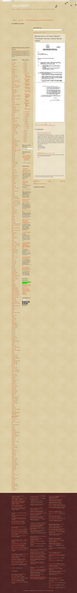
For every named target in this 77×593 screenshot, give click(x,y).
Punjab (13, 381)
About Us (21, 20)
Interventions (14, 251)
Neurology (13, 322)
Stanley (13, 430)
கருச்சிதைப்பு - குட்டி (52, 545)
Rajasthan (13, 383)
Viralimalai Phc (32, 546)
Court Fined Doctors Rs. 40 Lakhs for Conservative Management (17, 522)
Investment (14, 252)
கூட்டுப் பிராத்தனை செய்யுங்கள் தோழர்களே (37, 516)
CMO (13, 119)
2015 (24, 61)
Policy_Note (14, 368)
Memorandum (14, 301)
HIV (12, 217)
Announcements (14, 80)
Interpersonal (14, 249)
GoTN (13, 195)
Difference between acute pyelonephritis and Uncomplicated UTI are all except (19, 531)
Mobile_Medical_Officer (16, 312)
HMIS (13, 219)
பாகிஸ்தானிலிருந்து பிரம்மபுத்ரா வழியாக (55, 501)
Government (14, 197)
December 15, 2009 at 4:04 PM (45, 132)
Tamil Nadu (14, 446)
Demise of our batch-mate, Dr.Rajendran (56, 526)
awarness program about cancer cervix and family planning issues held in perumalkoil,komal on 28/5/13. (38, 577)
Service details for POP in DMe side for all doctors (16, 413)
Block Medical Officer (15, 95)
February (26, 126)
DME (12, 152)
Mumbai (13, 319)
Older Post (62, 181)
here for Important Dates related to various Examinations (26, 285)
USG (12, 476)
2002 (24, 140)
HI (12, 214)
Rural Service (14, 398)
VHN (12, 481)
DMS (12, 155)
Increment (13, 242)
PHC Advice (14, 362)
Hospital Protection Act (16, 225)
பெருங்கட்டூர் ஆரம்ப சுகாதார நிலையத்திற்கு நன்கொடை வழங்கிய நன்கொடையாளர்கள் (37, 552)
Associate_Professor (15, 87)
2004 (24, 136)
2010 (24, 70)
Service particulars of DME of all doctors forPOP (15, 416)
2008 (24, 130)
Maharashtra (14, 272)
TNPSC (13, 461)
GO (12, 192)
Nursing (13, 328)
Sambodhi (13, 401)
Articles (13, 84)
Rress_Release (14, 397)
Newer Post (36, 181)
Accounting (14, 66)
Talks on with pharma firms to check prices (18, 556)
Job (12, 255)
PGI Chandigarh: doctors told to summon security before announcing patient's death (18, 518)
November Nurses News (15, 578)
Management (14, 277)
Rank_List (13, 384)
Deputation (13, 142)
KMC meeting (13, 576)
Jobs (12, 258)
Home (14, 20)
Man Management (15, 275)
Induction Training (15, 243)
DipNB (13, 148)
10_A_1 (38, 125)
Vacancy (13, 479)
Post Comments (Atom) (42, 183)
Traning (13, 467)
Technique (13, 450)
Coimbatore (14, 121)
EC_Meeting (14, 163)
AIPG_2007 (14, 75)
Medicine (13, 300)
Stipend (13, 438)
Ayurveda (13, 89)
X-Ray (13, 490)
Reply (39, 149)
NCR (12, 321)
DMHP (13, 154)
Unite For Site (14, 475)
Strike (13, 439)
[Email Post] (50, 124)
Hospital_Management (15, 227)
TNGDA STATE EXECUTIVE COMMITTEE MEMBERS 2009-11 (27, 96)
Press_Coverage (15, 370)
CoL (12, 122)
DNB (12, 157)
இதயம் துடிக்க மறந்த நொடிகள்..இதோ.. (55, 538)
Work (13, 487)
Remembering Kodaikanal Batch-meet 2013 (56, 524)
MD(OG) (13, 286)
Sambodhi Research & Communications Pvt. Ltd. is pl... (27, 76)
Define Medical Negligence (16, 523)
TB (12, 449)
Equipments (14, 172)
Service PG (14, 419)
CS (12, 136)
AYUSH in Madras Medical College (17, 496)
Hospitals (13, 232)
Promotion (13, 375)
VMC (12, 482)
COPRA (13, 130)
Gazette (13, 186)
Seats (13, 406)
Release (13, 387)
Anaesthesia (14, 77)
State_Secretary (14, 435)
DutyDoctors (14, 161)
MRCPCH (13, 318)
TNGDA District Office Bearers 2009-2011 (27, 84)
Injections (13, 246)
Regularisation (52, 125)
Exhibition (13, 178)
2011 (24, 68)
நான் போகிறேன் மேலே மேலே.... (54, 580)
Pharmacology (14, 356)
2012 (24, 66)
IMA (12, 240)
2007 (24, 131)
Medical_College (14, 292)
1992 (24, 141)
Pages (13, 339)
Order (13, 330)
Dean (13, 138)
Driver (13, 160)
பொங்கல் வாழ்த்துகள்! (52, 518)
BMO (13, 97)
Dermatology (14, 144)
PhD (12, 365)
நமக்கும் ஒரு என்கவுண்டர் (53, 582)
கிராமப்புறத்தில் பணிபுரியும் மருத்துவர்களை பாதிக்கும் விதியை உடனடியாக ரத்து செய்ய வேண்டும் (26, 170)
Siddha (13, 420)
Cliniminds (13, 112)
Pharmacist (14, 354)
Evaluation (13, 177)
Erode (13, 174)
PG (12, 351)
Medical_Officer (14, 297)
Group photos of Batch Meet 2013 (55, 531)
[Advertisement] (34, 14)
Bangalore (13, 91)
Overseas (13, 336)
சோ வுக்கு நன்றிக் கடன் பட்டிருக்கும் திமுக (56, 499)
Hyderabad (13, 237)
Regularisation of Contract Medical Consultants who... (27, 105)
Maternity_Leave (15, 278)
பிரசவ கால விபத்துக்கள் (34, 508)
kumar (39, 132)
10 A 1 (13, 61)
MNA (12, 309)
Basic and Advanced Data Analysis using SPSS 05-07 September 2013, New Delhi (26, 269)
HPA (12, 234)
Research (13, 389)
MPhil (13, 316)
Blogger (52, 590)
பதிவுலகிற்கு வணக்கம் (52, 560)
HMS (12, 220)
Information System (15, 245)
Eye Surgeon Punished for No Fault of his (18, 515)
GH (12, 189)
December (26, 73)
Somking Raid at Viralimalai (35, 541)
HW (12, 235)
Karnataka (13, 261)
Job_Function (14, 257)
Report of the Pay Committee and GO (27, 91)
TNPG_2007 (14, 458)
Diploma (13, 147)
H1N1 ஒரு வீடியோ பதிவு (34, 549)
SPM (12, 427)
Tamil (13, 444)
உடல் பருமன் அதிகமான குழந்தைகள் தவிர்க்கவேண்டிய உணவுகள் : (55, 568)
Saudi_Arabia (14, 403)
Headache (13, 211)
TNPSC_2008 (14, 464)
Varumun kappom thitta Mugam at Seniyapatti (38, 536)
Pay (12, 344)
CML (12, 116)
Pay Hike (13, 345)
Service (13, 410)
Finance (13, 183)
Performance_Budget (15, 350)
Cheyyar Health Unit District (35, 530)
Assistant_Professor (15, 85)
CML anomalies (14, 118)
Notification (14, 327)
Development (14, 145)
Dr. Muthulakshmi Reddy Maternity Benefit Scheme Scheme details (37, 525)
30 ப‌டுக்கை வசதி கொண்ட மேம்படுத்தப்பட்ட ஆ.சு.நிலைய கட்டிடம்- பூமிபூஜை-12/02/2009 (37, 556)
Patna (13, 342)
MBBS (13, 280)
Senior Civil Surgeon (15, 409)
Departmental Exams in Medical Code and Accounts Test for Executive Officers (26, 201)
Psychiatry (13, 380)
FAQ (12, 180)
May (25, 121)
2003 (24, 138)
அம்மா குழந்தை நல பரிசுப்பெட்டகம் (35, 498)
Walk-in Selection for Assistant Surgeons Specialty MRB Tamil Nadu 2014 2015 (18, 508)
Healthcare (13, 213)
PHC (12, 359)
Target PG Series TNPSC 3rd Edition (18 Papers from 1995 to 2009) (18, 545)
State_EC (13, 433)
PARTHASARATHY (41, 153)
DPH (12, 158)
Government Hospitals (15, 198)
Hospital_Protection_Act (16, 230)
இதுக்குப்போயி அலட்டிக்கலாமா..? (35, 518)
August (25, 116)
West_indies (14, 485)
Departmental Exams (15, 141)
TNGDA (13, 453)
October (25, 113)
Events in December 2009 (27, 109)
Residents (13, 392)
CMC (41, 125)
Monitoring (13, 315)
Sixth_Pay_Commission (16, 422)
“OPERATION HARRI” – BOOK (16, 543)
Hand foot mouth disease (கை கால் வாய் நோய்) (57, 565)
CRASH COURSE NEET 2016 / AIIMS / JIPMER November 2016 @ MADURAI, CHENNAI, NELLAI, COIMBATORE (18, 502)
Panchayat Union (15, 341)
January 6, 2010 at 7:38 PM (49, 153)
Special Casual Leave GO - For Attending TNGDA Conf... (27, 80)
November (26, 111)
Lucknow (13, 269)
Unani (13, 473)
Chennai (13, 107)
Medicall (13, 298)
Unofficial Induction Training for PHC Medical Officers (39, 20)
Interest (13, 248)
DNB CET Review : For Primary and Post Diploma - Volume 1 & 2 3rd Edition (18, 548)
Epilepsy (13, 171)
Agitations (13, 69)
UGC (12, 470)
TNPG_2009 (14, 459)
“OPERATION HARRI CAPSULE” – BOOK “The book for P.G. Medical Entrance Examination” (19, 540)
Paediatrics (14, 338)
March (25, 124)
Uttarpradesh (14, 478)
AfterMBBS (20, 5)
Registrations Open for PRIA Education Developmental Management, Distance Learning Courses (26, 221)
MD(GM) (13, 284)
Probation (13, 374)
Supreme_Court (14, 441)
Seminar (13, 407)
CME (12, 115)
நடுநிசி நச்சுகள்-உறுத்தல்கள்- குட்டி (54, 540)
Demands (13, 139)
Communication (14, 124)
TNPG (13, 456)
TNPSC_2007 (14, 462)
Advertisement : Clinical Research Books (18, 549)
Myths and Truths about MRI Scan (17, 582)
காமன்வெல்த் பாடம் (52, 587)
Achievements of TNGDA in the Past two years (27, 88)
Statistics (13, 436)
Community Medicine (15, 125)
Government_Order (15, 204)
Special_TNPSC (14, 424)
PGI (12, 353)
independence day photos (34, 567)
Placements (14, 367)
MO (12, 311)
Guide (13, 208)
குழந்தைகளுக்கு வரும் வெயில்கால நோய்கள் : (56, 573)
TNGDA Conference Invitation (26, 100)
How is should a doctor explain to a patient (18, 512)
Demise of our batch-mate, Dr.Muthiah (55, 533)
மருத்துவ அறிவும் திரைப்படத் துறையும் (36, 510)
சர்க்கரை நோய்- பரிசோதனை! (53, 513)
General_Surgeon (15, 187)
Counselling (14, 131)
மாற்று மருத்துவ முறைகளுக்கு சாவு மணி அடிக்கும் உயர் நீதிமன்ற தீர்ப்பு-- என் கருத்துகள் (57, 555)
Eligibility (13, 166)
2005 (24, 135)
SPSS (13, 429)
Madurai (13, 271)
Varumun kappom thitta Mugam (35, 543)
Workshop (13, 488)
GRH (12, 207)
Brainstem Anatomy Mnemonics (17, 529)
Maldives (13, 274)
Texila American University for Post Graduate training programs (25, 182)
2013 (24, 65)
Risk (12, 395)
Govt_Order (14, 205)
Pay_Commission (15, 347)
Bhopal (13, 92)
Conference (14, 127)
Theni (13, 452)
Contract (13, 128)
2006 (24, 133)
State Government (15, 432)
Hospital (13, 222)
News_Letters (14, 325)
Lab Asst (13, 263)
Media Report (14, 287)
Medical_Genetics (15, 295)
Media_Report (14, 289)
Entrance (13, 169)
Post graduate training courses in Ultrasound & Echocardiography (26, 257)
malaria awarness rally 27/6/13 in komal (37, 574)
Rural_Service (14, 400)
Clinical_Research (15, 110)
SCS (12, 404)
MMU (13, 308)
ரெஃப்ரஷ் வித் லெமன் (52, 585)
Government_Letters (46, 125)
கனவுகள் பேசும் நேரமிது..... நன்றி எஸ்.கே (55, 577)
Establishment (14, 175)
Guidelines (13, 210)
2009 (24, 71)
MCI (12, 281)
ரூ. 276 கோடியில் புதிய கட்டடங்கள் (36, 496)
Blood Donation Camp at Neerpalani (36, 538)
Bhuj (12, 94)
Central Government (15, 104)
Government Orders (15, 201)
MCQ (13, 283)
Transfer (13, 468)
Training (13, 465)
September (26, 114)
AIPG (13, 74)
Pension (13, 348)
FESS (13, 181)
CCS (12, 101)
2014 (24, 63)
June (25, 119)
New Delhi (13, 324)
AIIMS (13, 72)
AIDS (13, 71)
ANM (12, 78)
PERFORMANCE (33, 528)
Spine (13, 426)
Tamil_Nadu (14, 447)
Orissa (13, 333)
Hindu (13, 216)
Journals (13, 260)
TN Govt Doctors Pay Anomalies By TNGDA (26, 232)
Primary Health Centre (15, 371)
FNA (12, 184)
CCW (13, 102)
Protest (13, 377)
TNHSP (13, 455)
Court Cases (14, 133)
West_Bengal (14, 484)
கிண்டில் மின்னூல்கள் (52, 563)
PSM (12, 378)
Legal (13, 266)
